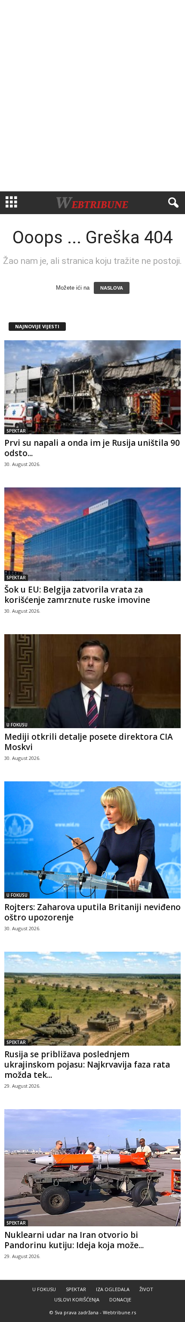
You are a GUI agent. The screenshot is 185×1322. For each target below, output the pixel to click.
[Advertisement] (92, 95)
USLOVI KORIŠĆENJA (76, 1299)
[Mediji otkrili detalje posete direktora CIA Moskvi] (92, 681)
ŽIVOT (146, 1289)
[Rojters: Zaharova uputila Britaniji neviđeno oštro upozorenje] (92, 839)
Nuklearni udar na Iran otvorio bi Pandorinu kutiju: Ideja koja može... (74, 1240)
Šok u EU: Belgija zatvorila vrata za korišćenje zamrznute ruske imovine (77, 594)
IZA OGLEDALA (113, 1289)
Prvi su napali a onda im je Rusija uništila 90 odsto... (92, 448)
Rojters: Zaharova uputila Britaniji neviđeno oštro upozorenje (92, 912)
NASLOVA (111, 287)
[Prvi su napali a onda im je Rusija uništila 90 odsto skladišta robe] (92, 387)
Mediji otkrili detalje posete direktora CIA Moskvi (88, 742)
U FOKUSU (17, 725)
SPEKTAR (16, 431)
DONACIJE (120, 1299)
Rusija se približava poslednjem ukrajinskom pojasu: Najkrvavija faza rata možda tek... (87, 1064)
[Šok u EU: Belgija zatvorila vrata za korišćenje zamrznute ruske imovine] (92, 534)
